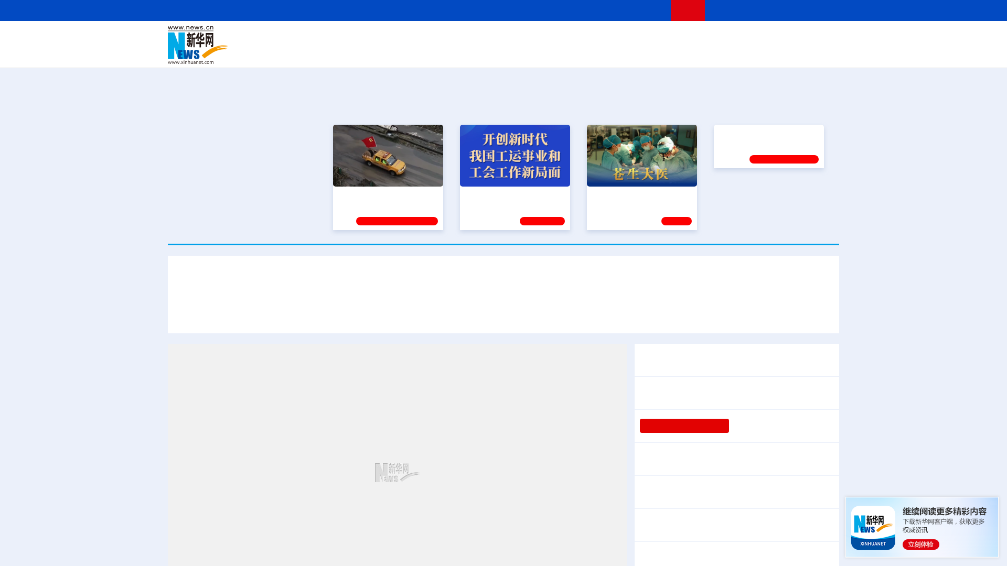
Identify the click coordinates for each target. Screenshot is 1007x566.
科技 (579, 37)
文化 (650, 37)
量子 (614, 37)
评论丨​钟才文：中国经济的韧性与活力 (711, 393)
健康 (686, 37)
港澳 (461, 37)
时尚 (670, 52)
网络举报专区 (820, 10)
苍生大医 (607, 194)
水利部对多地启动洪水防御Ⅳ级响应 (732, 551)
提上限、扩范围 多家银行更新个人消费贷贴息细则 (733, 459)
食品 (350, 52)
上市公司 (785, 52)
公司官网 (248, 45)
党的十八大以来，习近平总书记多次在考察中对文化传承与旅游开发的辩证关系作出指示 (347, 313)
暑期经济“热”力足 (672, 492)
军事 (704, 37)
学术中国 (463, 52)
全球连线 (536, 37)
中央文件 (817, 37)
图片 (756, 37)
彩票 (636, 52)
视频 (739, 37)
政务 (774, 37)
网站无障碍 (643, 10)
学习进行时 (325, 37)
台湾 (479, 37)
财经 (425, 37)
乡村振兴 (494, 52)
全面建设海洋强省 (748, 194)
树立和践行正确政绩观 (684, 426)
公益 (705, 52)
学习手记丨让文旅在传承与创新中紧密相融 (503, 282)
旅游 (585, 52)
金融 (316, 52)
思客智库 (504, 37)
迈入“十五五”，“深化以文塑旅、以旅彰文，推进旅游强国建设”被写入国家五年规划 (671, 313)
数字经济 (431, 52)
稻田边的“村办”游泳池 (771, 426)
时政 (372, 37)
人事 (390, 37)
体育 (632, 37)
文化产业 (817, 52)
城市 (568, 52)
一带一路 (729, 52)
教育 (561, 37)
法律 (792, 37)
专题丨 (652, 551)
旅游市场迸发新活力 (743, 492)
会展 (619, 52)
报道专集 (800, 103)
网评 (443, 37)
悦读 (687, 52)
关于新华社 (408, 10)
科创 (597, 37)
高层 (354, 37)
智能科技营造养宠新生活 (686, 525)
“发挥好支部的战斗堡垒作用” (385, 194)
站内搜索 (777, 10)
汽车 (333, 52)
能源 (602, 52)
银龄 (519, 52)
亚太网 (757, 52)
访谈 (721, 37)
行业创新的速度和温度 (776, 525)
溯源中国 (543, 52)
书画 (668, 37)
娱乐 (653, 52)
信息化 (403, 52)
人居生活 (375, 52)
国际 (407, 37)
